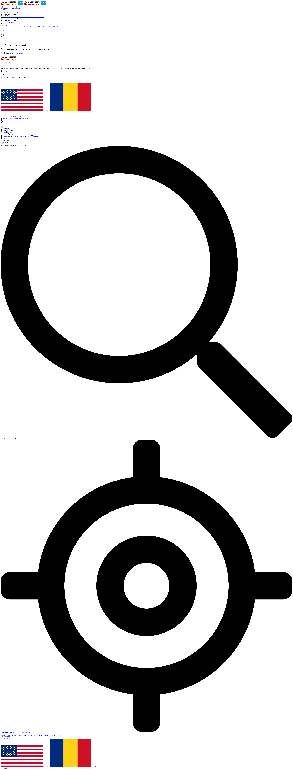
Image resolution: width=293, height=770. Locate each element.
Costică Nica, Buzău (44, 26)
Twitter (22, 77)
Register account (12, 132)
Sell (1, 8)
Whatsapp (4, 77)
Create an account (19, 53)
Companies (5, 134)
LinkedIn (27, 77)
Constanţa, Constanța (8, 26)
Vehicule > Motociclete (38, 17)
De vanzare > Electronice (27, 17)
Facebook (10, 77)
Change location (18, 136)
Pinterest (16, 77)
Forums (12, 134)
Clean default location (6, 736)
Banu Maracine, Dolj (20, 26)
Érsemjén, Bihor (29, 26)
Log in (4, 132)
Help (27, 136)
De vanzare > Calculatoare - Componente (11, 17)
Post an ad (5, 130)
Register (16, 8)
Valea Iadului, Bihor (54, 26)
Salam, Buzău (36, 26)
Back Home (3, 52)
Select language (6, 136)
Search (2, 38)
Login (19, 8)
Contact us (3, 116)
